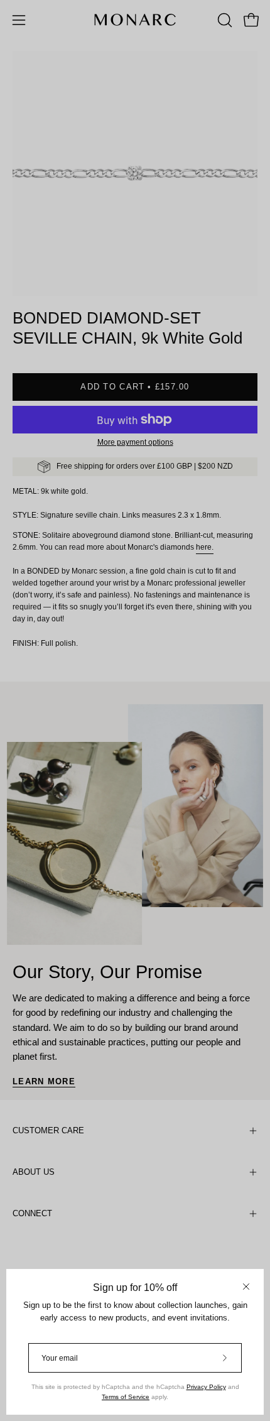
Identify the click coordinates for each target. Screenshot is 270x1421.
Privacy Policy (206, 1386)
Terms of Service (125, 1396)
